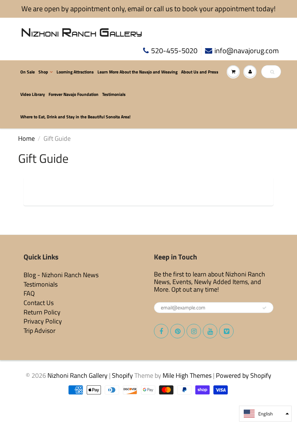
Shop (43, 71)
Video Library (32, 94)
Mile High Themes (187, 375)
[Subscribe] (264, 308)
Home (26, 138)
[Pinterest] (177, 331)
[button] (265, 414)
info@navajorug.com (246, 51)
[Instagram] (194, 331)
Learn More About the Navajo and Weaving (137, 71)
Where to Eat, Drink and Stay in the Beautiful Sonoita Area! (75, 116)
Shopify (122, 375)
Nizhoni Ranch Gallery (77, 375)
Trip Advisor (39, 330)
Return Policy (42, 312)
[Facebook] (161, 331)
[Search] (272, 72)
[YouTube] (210, 331)
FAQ (29, 293)
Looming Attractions (75, 71)
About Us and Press (199, 71)
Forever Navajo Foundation (74, 94)
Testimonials (114, 94)
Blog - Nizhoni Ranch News (61, 275)
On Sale (27, 71)
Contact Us (39, 303)
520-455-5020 (174, 51)
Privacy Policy (43, 321)
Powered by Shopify (243, 375)
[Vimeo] (226, 331)
